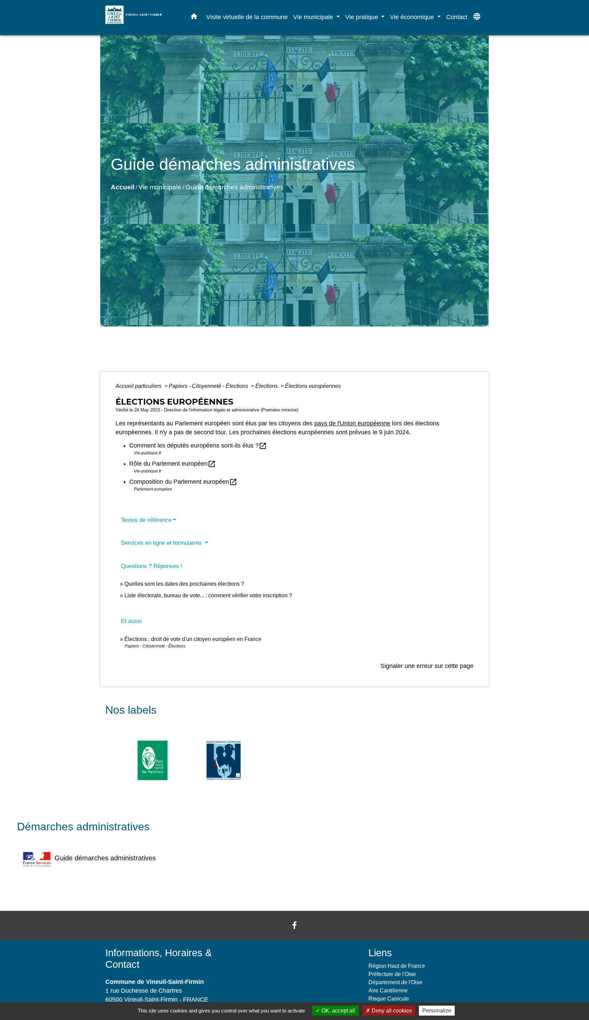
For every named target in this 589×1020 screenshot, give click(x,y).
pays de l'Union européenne (352, 423)
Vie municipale (159, 187)
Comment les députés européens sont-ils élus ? (198, 445)
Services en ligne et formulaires (162, 543)
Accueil (122, 187)
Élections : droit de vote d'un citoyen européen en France (192, 639)
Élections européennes (313, 386)
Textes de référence (146, 520)
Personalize (436, 1011)
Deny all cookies (391, 1011)
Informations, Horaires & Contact (158, 958)
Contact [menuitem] (456, 16)
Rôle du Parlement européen (172, 463)
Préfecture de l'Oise (392, 974)
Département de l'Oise (395, 982)
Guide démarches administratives (234, 187)
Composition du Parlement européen (183, 481)
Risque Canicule (388, 999)
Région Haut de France (396, 966)
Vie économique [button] (413, 16)
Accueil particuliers (139, 386)
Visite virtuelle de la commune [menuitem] (247, 16)
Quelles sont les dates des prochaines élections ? (184, 584)
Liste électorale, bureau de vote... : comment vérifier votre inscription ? (208, 595)
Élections (267, 386)
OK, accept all (337, 1011)
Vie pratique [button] (362, 16)
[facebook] (294, 925)
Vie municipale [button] (314, 16)
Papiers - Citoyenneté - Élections (209, 386)
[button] (193, 18)
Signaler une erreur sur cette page (426, 665)
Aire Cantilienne (388, 990)
